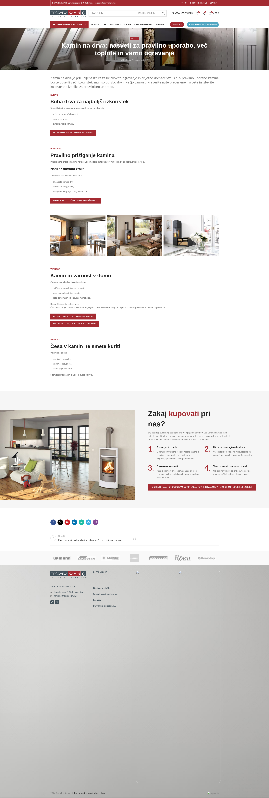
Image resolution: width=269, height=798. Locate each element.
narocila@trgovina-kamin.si (105, 3)
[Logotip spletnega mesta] (68, 13)
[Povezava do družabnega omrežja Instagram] (185, 3)
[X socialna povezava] (60, 522)
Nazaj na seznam (134, 538)
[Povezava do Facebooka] (182, 3)
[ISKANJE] (163, 13)
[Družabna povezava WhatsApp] (81, 522)
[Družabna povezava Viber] (95, 522)
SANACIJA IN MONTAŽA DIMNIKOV (203, 24)
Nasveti (134, 38)
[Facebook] (52, 602)
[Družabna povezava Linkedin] (74, 522)
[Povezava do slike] (68, 574)
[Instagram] (57, 602)
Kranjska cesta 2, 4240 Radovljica (68, 592)
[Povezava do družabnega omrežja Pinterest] (67, 522)
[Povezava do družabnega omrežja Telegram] (88, 522)
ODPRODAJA (177, 24)
